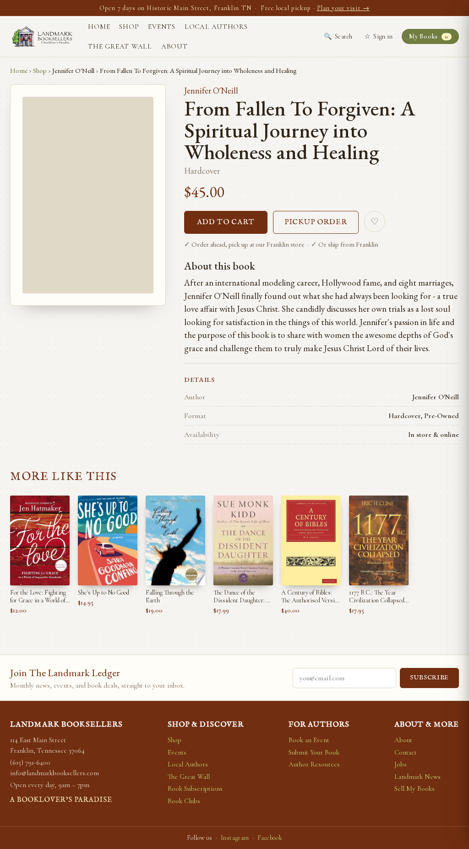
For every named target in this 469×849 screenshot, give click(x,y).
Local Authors (216, 26)
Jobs (400, 764)
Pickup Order (316, 222)
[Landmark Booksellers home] (42, 36)
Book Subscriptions (195, 788)
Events (161, 26)
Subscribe (429, 678)
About (174, 46)
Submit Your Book (314, 752)
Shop (129, 26)
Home (99, 26)
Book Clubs (184, 801)
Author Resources (314, 764)
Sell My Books (414, 788)
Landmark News (417, 776)
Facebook (269, 838)
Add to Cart (226, 222)
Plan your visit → (343, 8)
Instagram (235, 838)
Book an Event (309, 740)
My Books (428, 36)
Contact (405, 752)
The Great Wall (120, 46)
